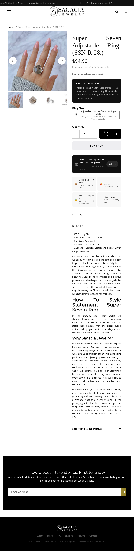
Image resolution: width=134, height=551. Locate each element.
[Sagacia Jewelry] (67, 11)
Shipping (76, 73)
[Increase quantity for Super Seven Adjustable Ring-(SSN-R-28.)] (93, 134)
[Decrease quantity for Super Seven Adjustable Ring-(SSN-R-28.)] (76, 134)
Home (11, 27)
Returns (81, 535)
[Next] (62, 61)
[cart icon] (125, 11)
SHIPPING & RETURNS (87, 429)
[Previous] (13, 61)
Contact (93, 535)
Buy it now (96, 146)
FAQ (59, 535)
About (40, 535)
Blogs (50, 535)
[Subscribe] (123, 492)
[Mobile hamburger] (9, 11)
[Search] (116, 11)
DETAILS (77, 226)
